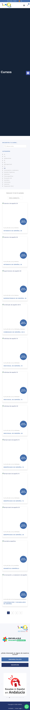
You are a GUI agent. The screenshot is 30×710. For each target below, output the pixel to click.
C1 (4, 166)
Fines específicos (8, 176)
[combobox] (15, 198)
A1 (4, 154)
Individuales (7, 182)
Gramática (6, 180)
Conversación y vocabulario (11, 170)
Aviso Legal (18, 708)
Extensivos (7, 174)
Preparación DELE (9, 186)
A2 (4, 156)
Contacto (10, 708)
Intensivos (6, 184)
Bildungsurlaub (8, 164)
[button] (28, 73)
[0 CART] (27, 5)
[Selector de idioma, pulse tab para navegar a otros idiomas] (20, 1)
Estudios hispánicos (9, 172)
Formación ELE (8, 178)
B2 (4, 162)
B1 (4, 160)
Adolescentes (7, 158)
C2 (4, 168)
